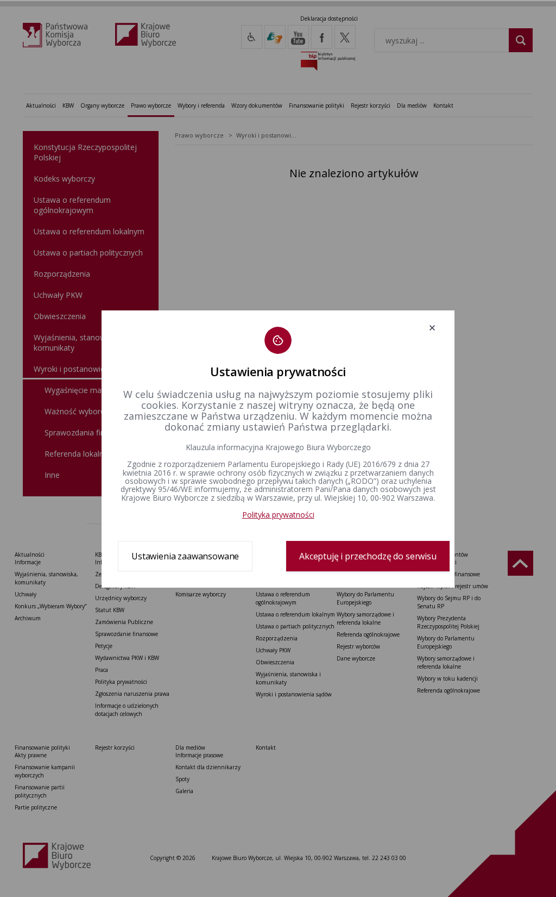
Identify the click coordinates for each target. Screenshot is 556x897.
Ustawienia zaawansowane (185, 556)
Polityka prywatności (278, 514)
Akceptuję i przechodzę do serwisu (368, 556)
